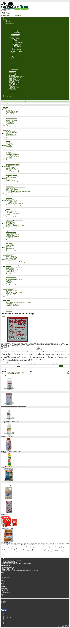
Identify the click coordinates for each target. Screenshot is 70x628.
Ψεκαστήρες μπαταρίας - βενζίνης (11, 250)
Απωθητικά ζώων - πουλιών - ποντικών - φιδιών (14, 205)
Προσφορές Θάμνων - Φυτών (11, 115)
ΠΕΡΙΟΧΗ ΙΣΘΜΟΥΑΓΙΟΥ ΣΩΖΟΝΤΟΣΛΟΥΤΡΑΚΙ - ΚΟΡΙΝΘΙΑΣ (5, 591)
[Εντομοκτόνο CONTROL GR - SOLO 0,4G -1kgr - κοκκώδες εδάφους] (9, 480)
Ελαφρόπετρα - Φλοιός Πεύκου (11, 308)
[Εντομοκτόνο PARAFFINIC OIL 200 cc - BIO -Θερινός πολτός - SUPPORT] (9, 405)
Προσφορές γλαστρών (9, 273)
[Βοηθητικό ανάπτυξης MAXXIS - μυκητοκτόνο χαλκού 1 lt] (9, 420)
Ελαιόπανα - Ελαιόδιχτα (10, 260)
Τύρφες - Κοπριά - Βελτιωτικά (11, 288)
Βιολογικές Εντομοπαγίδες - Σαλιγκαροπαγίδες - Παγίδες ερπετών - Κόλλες (18, 191)
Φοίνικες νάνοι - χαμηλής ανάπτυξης (12, 135)
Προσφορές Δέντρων (9, 124)
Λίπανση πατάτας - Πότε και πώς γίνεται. (10, 568)
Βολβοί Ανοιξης (8, 160)
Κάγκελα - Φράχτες (9, 291)
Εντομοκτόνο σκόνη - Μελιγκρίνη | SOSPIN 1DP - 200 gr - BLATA (12, 451)
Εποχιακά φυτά (8, 127)
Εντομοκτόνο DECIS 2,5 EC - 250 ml (7, 436)
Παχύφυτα (7, 138)
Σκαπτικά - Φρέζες (9, 229)
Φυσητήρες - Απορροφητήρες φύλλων (12, 236)
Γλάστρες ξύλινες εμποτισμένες (11, 270)
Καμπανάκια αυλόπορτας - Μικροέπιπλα (12, 304)
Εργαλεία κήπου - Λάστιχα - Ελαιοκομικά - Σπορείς (11, 274)
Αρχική (2, 101)
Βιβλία (4, 296)
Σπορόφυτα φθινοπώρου (10, 147)
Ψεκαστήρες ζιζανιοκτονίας (10, 251)
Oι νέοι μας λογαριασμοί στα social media (10, 562)
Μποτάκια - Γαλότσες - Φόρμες (11, 211)
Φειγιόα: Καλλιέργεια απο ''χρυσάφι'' (9, 561)
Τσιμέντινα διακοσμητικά (10, 306)
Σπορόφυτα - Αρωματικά (7, 145)
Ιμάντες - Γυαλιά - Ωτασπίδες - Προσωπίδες (13, 213)
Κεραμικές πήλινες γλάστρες (10, 268)
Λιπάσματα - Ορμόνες (6, 193)
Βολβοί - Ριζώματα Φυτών (7, 159)
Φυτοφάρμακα (5, 178)
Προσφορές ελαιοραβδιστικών (11, 258)
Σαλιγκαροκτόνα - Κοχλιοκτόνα (11, 183)
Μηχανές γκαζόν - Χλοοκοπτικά (11, 231)
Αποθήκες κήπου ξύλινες (10, 295)
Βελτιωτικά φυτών (9, 198)
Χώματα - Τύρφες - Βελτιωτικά (8, 285)
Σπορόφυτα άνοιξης (9, 146)
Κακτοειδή (5, 136)
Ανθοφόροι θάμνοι (9, 110)
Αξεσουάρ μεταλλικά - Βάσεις (11, 294)
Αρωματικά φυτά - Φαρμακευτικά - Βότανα (13, 129)
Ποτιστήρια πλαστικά (9, 281)
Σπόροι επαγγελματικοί (10, 157)
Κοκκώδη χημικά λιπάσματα (10, 194)
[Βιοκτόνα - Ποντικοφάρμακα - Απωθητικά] (9, 527)
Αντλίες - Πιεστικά (9, 243)
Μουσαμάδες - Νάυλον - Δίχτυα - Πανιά (9, 259)
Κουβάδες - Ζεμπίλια (9, 221)
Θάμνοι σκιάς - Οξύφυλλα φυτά (11, 113)
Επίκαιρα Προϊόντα (6, 108)
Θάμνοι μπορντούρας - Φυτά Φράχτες (12, 111)
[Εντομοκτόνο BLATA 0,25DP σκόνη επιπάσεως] (9, 389)
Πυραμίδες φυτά (8, 142)
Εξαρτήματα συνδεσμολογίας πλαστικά (12, 171)
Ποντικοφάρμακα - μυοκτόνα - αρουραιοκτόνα (13, 204)
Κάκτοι (7, 137)
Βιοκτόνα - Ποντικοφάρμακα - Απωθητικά (10, 200)
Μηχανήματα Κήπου (6, 227)
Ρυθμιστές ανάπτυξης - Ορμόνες (11, 197)
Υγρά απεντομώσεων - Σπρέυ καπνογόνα (12, 201)
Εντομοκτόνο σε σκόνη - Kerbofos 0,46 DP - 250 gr (15, 372)
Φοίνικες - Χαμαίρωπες (7, 133)
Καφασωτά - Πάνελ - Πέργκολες (11, 290)
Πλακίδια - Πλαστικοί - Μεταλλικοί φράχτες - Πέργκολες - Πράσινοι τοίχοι (18, 302)
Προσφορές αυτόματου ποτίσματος (12, 177)
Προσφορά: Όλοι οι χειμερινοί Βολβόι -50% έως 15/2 (12, 560)
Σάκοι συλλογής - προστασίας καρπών (12, 263)
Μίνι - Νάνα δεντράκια (9, 122)
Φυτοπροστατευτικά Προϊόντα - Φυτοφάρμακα (24, 101)
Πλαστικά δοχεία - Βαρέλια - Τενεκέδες (12, 226)
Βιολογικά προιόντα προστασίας (11, 188)
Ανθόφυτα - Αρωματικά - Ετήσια (8, 125)
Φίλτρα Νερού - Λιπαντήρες (10, 172)
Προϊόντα (5, 101)
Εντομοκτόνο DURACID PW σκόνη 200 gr (8, 466)
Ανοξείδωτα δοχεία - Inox (10, 224)
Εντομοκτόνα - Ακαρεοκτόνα (10, 180)
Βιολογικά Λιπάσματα (9, 186)
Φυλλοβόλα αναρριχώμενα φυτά (11, 132)
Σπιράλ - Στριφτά (9, 143)
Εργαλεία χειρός (8, 280)
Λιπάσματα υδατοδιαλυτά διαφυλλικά (12, 195)
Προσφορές (5, 106)
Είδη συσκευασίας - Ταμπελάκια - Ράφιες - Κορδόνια (14, 220)
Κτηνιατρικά (8, 209)
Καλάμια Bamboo (9, 303)
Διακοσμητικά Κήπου (6, 300)
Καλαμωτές (8, 301)
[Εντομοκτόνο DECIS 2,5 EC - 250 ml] (9, 435)
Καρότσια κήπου (8, 282)
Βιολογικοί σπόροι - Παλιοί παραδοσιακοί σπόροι (14, 154)
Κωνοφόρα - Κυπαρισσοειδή (10, 119)
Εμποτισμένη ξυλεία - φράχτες (8, 289)
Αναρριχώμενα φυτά (6, 130)
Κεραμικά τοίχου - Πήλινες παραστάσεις (12, 305)
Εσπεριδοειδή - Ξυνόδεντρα (10, 121)
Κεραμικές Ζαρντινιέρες (10, 271)
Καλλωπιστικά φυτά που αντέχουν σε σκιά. (10, 569)
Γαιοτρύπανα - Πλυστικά (10, 237)
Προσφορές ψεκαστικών (10, 246)
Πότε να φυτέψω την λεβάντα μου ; (9, 567)
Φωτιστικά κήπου (9, 311)
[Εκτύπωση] (3, 316)
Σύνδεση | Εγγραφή (6, 13)
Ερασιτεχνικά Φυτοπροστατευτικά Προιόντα (13, 181)
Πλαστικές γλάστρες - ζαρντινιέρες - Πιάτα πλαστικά (14, 267)
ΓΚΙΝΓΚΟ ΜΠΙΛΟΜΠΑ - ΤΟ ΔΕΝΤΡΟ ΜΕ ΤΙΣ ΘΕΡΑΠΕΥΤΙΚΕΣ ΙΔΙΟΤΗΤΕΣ (17, 563)
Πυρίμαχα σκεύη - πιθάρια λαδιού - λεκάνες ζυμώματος (15, 225)
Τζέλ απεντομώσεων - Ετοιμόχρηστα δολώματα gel (14, 203)
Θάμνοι (4, 109)
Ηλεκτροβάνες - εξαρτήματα (10, 168)
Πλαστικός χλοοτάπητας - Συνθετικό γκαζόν (13, 165)
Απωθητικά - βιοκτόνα (9, 206)
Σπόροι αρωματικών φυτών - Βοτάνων (12, 156)
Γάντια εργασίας (8, 214)
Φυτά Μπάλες (8, 141)
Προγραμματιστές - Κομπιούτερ (11, 169)
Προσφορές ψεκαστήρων (10, 254)
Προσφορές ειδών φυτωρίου (10, 222)
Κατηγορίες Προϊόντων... (12, 101)
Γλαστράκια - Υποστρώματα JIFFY (12, 218)
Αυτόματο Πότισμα (6, 166)
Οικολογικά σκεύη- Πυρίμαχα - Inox (9, 223)
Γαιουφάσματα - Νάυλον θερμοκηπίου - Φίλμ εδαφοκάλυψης (16, 261)
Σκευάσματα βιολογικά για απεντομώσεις (12, 192)
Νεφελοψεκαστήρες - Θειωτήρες (11, 244)
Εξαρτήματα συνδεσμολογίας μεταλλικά (12, 176)
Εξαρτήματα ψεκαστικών (10, 245)
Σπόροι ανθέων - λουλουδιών (11, 155)
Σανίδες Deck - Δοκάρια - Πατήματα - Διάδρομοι (14, 292)
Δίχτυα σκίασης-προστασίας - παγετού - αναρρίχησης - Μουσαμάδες (17, 262)
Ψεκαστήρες (5, 247)
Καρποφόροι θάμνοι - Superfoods (11, 112)
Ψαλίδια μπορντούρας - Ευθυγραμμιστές (12, 234)
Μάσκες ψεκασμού (9, 212)
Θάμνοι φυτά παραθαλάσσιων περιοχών (12, 114)
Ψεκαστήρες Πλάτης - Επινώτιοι (11, 249)
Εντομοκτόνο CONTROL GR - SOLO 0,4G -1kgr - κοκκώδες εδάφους (12, 481)
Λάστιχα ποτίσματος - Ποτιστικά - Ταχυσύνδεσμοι (14, 279)
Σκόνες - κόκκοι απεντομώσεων (11, 202)
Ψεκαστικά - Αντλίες (6, 240)
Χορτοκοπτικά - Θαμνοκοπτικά (11, 232)
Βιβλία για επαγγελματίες (10, 299)
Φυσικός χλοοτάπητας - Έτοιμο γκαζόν (12, 164)
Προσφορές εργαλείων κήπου (11, 283)
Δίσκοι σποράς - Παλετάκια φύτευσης (12, 217)
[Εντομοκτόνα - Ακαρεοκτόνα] (9, 513)
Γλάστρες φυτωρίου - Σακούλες (11, 216)
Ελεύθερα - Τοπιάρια (9, 144)
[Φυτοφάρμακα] (9, 499)
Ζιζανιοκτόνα (8, 182)
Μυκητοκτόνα (8, 179)
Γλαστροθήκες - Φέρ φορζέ (10, 272)
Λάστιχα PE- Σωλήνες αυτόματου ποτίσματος (13, 170)
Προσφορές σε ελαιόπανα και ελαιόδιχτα (12, 265)
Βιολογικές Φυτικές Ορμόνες (11, 190)
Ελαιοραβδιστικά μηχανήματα (11, 256)
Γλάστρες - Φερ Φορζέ (7, 266)
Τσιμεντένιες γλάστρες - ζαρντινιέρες (12, 269)
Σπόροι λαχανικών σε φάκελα (11, 153)
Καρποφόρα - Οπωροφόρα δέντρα (11, 120)
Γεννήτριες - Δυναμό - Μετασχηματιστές (12, 257)
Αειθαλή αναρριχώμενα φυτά (10, 131)
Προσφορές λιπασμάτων (10, 199)
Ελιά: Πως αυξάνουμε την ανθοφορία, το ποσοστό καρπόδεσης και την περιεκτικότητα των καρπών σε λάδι (20, 570)
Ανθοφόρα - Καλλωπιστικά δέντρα (11, 118)
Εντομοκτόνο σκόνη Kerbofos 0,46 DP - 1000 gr (15, 373)
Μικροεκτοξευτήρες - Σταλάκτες (11, 175)
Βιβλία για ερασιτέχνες (9, 297)
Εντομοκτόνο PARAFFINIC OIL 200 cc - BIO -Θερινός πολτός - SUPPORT (13, 406)
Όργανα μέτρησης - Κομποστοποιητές (12, 278)
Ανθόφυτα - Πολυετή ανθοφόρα (11, 126)
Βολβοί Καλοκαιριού (9, 161)
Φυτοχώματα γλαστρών (10, 286)
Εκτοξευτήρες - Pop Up (10, 167)
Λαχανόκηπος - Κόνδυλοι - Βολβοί (12, 149)
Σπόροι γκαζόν (8, 152)
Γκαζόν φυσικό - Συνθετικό (7, 163)
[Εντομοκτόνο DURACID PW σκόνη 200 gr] (9, 465)
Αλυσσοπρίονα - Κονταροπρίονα (11, 228)
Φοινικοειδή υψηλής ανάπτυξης (11, 134)
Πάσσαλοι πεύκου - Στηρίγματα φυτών (12, 293)
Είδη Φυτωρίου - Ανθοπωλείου (8, 215)
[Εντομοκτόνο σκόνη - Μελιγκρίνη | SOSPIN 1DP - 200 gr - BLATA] (9, 450)
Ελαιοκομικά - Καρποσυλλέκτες (11, 277)
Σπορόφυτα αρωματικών (10, 148)
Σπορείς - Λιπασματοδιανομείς (11, 284)
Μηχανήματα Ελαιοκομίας (7, 255)
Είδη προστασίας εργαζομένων (8, 210)
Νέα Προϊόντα (5, 107)
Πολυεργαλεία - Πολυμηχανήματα (11, 233)
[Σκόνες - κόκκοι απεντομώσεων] (9, 541)
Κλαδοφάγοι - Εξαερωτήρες (10, 235)
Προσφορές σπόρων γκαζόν (10, 158)
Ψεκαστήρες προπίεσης (10, 248)
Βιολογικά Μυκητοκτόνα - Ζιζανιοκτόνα (12, 189)
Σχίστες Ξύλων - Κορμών (10, 238)
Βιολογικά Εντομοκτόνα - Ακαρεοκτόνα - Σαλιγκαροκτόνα (15, 187)
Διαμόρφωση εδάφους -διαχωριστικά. (12, 307)
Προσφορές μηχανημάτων (10, 239)
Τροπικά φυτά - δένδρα (10, 123)
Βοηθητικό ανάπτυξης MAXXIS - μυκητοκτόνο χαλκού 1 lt (10, 421)
